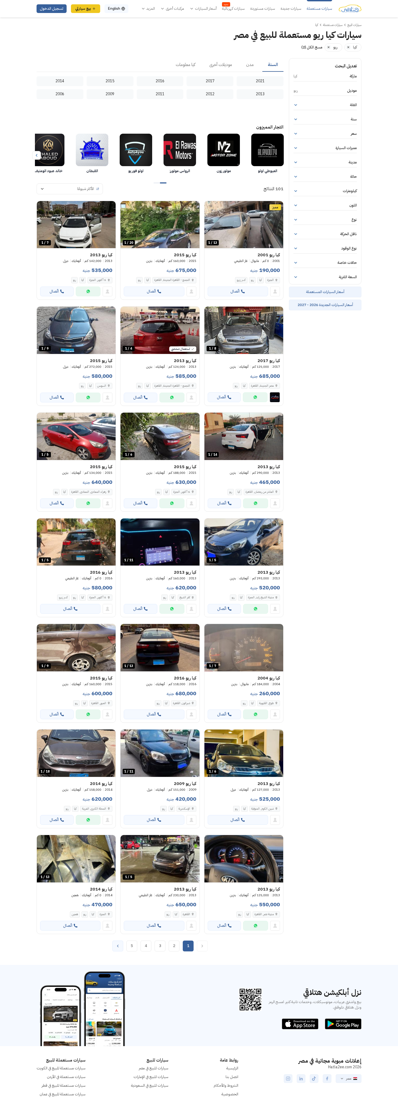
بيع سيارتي (83, 8)
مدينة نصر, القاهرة (264, 914)
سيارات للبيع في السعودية (149, 1085)
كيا (260, 280)
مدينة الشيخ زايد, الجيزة (261, 597)
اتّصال (235, 291)
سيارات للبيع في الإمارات (150, 1077)
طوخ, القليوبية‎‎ (266, 703)
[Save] (211, 207)
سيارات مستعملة (319, 8)
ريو (252, 280)
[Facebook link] (327, 1078)
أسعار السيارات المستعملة (325, 292)
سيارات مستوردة (262, 8)
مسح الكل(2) (311, 47)
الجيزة (270, 280)
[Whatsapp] (88, 291)
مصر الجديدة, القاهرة (262, 385)
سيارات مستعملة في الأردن (66, 1077)
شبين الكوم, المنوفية (262, 808)
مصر (348, 1078)
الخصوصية (229, 1094)
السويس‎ (101, 385)
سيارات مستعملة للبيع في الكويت (61, 1068)
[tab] (272, 65)
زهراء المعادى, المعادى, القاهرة (88, 491)
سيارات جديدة (290, 8)
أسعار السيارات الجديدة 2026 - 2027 (325, 305)
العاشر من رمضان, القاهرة (260, 491)
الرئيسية (232, 1068)
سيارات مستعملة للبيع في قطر (64, 1085)
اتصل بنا (232, 1077)
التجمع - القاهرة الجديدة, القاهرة (172, 280)
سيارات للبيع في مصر (153, 1068)
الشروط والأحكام (226, 1085)
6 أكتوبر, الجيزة (97, 280)
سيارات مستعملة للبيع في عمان (63, 1094)
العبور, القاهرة (98, 703)
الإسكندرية (184, 808)
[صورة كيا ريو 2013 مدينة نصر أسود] (243, 858)
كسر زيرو (241, 280)
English (114, 8)
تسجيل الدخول (51, 8)
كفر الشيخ (185, 597)
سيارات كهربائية (233, 8)
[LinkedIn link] (301, 1078)
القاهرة (186, 914)
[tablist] (160, 65)
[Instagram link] (288, 1078)
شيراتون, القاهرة (181, 703)
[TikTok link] (314, 1078)
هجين (75, 914)
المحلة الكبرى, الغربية (94, 808)
